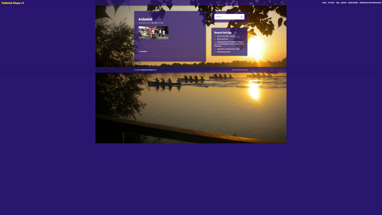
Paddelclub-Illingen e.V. (13, 3)
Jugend (343, 3)
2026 (337, 3)
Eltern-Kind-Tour (222, 39)
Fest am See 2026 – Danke (226, 36)
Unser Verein (353, 3)
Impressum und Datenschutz (370, 3)
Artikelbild (143, 51)
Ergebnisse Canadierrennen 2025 (228, 49)
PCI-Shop (331, 3)
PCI (162, 23)
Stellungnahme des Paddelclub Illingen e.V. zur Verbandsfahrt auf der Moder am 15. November (229, 44)
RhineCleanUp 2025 (223, 52)
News (324, 3)
